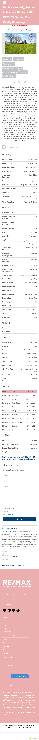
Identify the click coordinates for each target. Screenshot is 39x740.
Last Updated (5, 551)
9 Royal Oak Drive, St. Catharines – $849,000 (16, 635)
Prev (3, 43)
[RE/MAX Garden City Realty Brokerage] (17, 584)
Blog (4, 650)
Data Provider (5, 555)
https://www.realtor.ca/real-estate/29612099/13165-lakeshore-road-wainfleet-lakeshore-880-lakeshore (18, 458)
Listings (5, 629)
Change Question (8, 514)
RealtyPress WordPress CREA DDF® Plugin (13, 565)
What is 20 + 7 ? (8, 508)
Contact (5, 653)
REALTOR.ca (7, 531)
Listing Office (5, 559)
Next (35, 43)
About (5, 639)
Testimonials (7, 643)
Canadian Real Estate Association (25, 533)
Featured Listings (8, 631)
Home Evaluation (8, 657)
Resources (6, 646)
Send (19, 519)
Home (5, 625)
